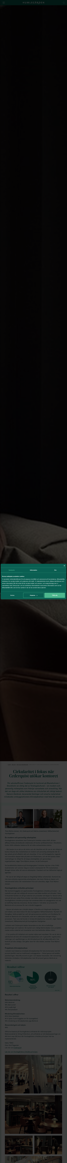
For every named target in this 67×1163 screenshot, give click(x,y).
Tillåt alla (54, 595)
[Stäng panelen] (64, 565)
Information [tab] (33, 570)
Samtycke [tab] (12, 570)
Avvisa (12, 595)
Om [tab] (55, 570)
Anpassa (32, 595)
